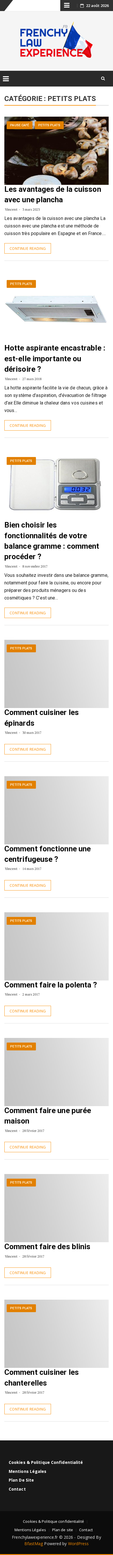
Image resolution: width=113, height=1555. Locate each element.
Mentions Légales (28, 1471)
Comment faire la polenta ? (50, 984)
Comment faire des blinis (47, 1246)
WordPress (78, 1543)
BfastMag (33, 1543)
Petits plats (49, 125)
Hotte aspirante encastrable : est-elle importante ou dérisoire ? (54, 358)
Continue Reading (28, 248)
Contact (17, 1489)
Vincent (11, 209)
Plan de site (21, 1480)
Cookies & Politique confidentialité (46, 1462)
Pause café (19, 125)
